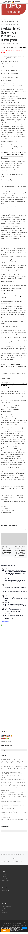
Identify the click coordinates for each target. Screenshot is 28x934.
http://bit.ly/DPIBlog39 (7, 281)
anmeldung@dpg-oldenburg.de (11, 180)
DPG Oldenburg (7, 20)
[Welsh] (8, 738)
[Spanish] (4, 738)
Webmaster (4, 912)
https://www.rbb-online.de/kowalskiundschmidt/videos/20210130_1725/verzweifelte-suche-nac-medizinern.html (14, 385)
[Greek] (1, 736)
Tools (3, 910)
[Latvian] (8, 736)
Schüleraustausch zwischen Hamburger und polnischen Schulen (13, 805)
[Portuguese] (3, 738)
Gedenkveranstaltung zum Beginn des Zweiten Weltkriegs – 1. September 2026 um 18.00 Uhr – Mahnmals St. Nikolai (15, 580)
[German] (11, 735)
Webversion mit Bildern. (20, 47)
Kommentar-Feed (5, 878)
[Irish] (3, 736)
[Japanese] (5, 736)
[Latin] (7, 736)
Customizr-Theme (22, 925)
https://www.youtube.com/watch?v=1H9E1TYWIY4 (10, 410)
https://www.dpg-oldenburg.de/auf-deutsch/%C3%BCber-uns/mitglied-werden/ (13, 365)
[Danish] (1, 735)
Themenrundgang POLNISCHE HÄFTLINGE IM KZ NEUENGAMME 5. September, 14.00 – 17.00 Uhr (16, 598)
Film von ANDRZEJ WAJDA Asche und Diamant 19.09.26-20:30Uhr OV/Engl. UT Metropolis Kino (14, 617)
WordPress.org (5, 880)
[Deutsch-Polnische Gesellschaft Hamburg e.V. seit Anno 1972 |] (13, 2)
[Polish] (1, 738)
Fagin (4, 43)
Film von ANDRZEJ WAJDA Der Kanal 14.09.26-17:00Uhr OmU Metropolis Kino (16, 610)
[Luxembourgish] (9, 736)
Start (2, 20)
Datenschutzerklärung (6, 906)
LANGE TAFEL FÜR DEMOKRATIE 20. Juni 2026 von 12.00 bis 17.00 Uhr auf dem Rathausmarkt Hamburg (13, 793)
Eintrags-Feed (5, 876)
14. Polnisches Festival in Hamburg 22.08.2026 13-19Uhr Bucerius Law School (14, 789)
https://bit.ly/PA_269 (7, 290)
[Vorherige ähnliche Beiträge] (22, 529)
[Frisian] (9, 735)
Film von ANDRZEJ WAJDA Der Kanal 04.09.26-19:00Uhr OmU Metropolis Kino (16, 592)
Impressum (4, 908)
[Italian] (4, 736)
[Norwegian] (11, 736)
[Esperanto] (5, 735)
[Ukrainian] (7, 738)
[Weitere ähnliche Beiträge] (25, 529)
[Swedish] (5, 738)
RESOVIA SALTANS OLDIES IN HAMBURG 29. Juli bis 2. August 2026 (14, 797)
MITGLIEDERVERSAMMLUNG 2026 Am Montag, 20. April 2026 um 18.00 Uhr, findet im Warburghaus (14, 820)
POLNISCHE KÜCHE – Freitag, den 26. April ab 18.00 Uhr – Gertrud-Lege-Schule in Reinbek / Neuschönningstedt (20, 552)
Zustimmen (24, 927)
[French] (8, 735)
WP (9, 925)
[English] (4, 735)
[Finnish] (7, 735)
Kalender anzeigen (5, 621)
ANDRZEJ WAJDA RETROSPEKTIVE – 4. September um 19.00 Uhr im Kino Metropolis (15, 586)
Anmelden (4, 874)
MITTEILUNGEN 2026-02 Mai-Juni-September (11, 808)
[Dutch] (3, 735)
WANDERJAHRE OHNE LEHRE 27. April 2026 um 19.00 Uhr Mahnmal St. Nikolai (13, 816)
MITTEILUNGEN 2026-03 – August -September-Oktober (12, 776)
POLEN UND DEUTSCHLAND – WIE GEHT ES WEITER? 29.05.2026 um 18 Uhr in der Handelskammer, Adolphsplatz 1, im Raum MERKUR (14, 801)
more (3, 913)
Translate (9, 741)
